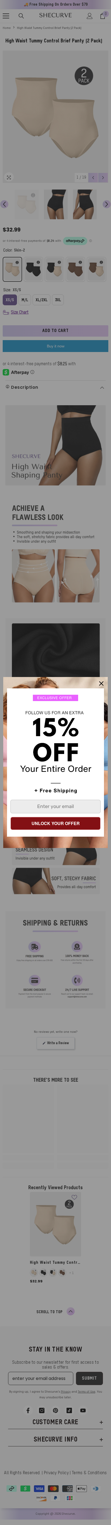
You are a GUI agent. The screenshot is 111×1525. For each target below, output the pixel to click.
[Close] (101, 683)
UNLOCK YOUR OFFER (56, 823)
